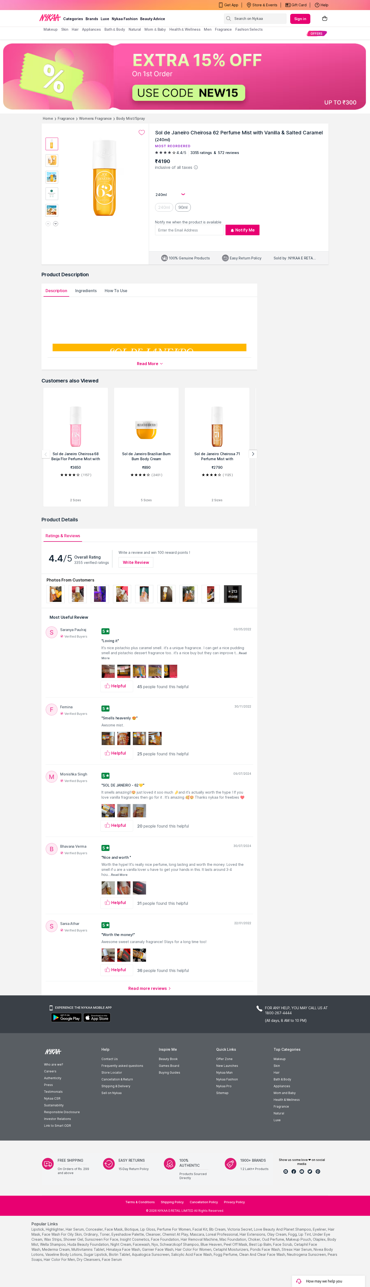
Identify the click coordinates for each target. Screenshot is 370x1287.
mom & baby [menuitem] (155, 29)
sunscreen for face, (102, 1239)
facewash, (142, 1244)
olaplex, (319, 1239)
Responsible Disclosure (62, 1112)
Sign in (300, 19)
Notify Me (245, 229)
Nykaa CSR (52, 1098)
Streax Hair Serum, (297, 1249)
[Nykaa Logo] (50, 17)
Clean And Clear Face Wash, (262, 1254)
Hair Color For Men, (60, 1259)
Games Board (169, 1066)
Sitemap (222, 1093)
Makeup (280, 1059)
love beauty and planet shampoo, (283, 1229)
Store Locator (111, 1072)
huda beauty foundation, (88, 1244)
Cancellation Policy (204, 1202)
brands (92, 19)
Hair (277, 1072)
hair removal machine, (199, 1239)
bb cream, (217, 1229)
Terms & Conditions (140, 1202)
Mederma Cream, (56, 1249)
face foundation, (165, 1239)
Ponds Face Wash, (265, 1249)
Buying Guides (169, 1072)
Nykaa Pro (224, 1086)
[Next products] (253, 454)
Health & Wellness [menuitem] (184, 29)
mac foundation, (233, 1239)
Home (48, 118)
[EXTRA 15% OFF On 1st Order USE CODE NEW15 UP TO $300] (185, 76)
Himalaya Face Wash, (123, 1249)
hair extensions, (253, 1234)
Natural (279, 1113)
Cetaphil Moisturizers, (231, 1249)
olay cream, (277, 1234)
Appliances (282, 1086)
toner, (105, 1234)
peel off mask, (236, 1244)
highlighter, (55, 1229)
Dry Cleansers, (89, 1259)
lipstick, (38, 1229)
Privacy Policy (234, 1202)
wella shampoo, (53, 1244)
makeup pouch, (299, 1239)
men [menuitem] (207, 29)
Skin (277, 1066)
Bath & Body (282, 1079)
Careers (50, 1071)
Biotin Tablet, (120, 1254)
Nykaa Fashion (125, 19)
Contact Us (109, 1059)
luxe (105, 19)
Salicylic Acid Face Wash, (192, 1254)
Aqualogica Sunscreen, (151, 1254)
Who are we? (53, 1064)
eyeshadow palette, (128, 1234)
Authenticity (52, 1078)
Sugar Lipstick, (96, 1254)
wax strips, (53, 1239)
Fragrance (66, 118)
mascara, (197, 1234)
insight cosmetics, (135, 1239)
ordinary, (91, 1234)
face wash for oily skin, (62, 1234)
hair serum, (75, 1229)
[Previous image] (48, 224)
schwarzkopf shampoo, (180, 1244)
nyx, (155, 1244)
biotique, (132, 1229)
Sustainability (54, 1105)
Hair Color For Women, (193, 1249)
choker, (254, 1239)
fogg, (293, 1234)
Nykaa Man (224, 1072)
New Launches (227, 1066)
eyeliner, (320, 1229)
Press (48, 1085)
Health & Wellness (287, 1100)
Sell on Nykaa (111, 1093)
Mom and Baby (285, 1093)
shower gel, (73, 1239)
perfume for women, (174, 1229)
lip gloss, (148, 1229)
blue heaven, (212, 1244)
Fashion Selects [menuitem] (249, 29)
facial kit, (200, 1229)
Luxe (277, 1120)
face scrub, (283, 1244)
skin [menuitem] (64, 29)
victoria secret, (240, 1229)
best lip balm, (260, 1244)
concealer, (95, 1229)
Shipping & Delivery (115, 1086)
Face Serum (112, 1259)
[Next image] (55, 224)
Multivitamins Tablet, (88, 1249)
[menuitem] (316, 33)
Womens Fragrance (95, 118)
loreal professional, (222, 1234)
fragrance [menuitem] (223, 29)
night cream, (121, 1244)
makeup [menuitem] (50, 29)
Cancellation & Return (117, 1079)
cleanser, (153, 1234)
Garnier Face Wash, (158, 1249)
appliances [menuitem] (91, 29)
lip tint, (305, 1234)
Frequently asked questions (122, 1066)
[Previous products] (46, 454)
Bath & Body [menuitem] (114, 29)
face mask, (114, 1229)
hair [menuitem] (75, 29)
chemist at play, (175, 1234)
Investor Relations (57, 1119)
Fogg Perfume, (226, 1254)
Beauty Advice (152, 19)
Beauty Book (168, 1059)
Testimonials (53, 1092)
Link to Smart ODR (57, 1125)
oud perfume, (273, 1239)
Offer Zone (224, 1059)
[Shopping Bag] (325, 18)
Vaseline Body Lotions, (64, 1254)
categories (73, 19)
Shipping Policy (172, 1202)
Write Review (136, 562)
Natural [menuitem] (135, 29)
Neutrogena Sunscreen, (307, 1254)
